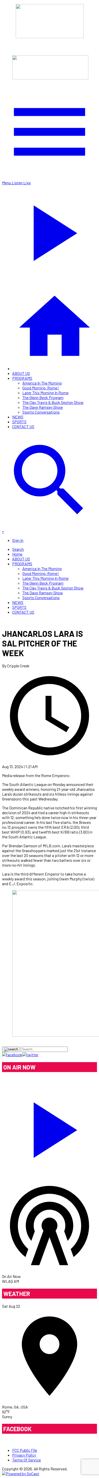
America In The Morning (42, 383)
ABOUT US (21, 373)
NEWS (17, 416)
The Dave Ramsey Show (42, 407)
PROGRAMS (22, 378)
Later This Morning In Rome (45, 392)
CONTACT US (23, 426)
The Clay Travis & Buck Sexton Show (53, 402)
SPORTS (19, 421)
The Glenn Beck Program (42, 397)
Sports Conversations (41, 412)
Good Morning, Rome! (40, 387)
